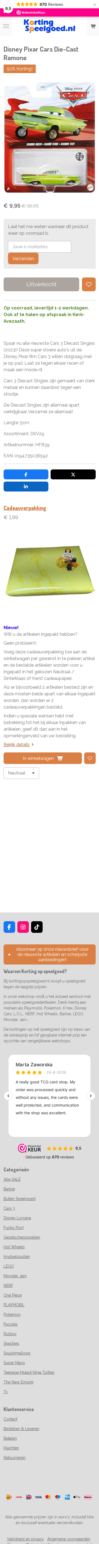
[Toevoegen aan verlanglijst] (89, 284)
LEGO (9, 1266)
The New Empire (18, 1382)
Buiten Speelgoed (19, 1198)
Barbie (9, 1189)
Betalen (10, 1438)
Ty (6, 1392)
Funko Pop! (14, 1227)
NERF (8, 1285)
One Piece (13, 1295)
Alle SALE (12, 1179)
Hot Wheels (14, 1247)
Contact (10, 1419)
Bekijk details (17, 744)
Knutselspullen (17, 1256)
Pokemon (12, 1314)
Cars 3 (9, 1208)
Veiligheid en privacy (25, 1539)
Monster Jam (15, 1276)
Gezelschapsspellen (22, 1237)
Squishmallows (17, 1353)
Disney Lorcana (17, 1218)
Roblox (10, 1334)
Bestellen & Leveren (21, 1429)
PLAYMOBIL (14, 1305)
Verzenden (23, 258)
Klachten (11, 1448)
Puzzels (11, 1324)
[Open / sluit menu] (6, 26)
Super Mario (14, 1363)
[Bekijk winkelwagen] (93, 26)
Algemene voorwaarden (68, 1539)
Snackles (11, 1343)
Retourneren (15, 1457)
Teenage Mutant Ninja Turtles (29, 1372)
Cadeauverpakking (25, 507)
